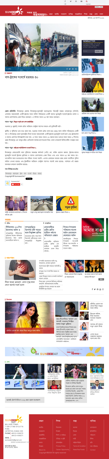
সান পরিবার (94, 446)
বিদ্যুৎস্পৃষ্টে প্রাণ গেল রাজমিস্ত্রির (23, 122)
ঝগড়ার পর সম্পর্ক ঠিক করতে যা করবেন (49, 272)
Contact (92, 450)
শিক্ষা (85, 14)
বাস (25, 173)
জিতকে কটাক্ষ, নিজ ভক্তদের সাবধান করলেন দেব (95, 317)
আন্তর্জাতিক (78, 14)
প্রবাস (41, 442)
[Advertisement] (41, 95)
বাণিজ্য (71, 14)
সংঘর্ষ (29, 173)
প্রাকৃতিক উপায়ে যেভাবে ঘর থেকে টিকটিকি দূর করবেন (49, 288)
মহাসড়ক (15, 173)
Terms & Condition (79, 446)
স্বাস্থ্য (90, 14)
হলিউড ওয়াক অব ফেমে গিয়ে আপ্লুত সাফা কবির (96, 306)
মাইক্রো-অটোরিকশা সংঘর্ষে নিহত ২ (25, 148)
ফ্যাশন (75, 427)
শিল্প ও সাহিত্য (61, 435)
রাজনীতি (41, 435)
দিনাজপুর (8, 173)
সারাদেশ (63, 14)
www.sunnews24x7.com (20, 442)
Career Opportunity (62, 450)
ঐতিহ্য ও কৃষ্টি (60, 439)
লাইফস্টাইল (10, 258)
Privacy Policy (60, 446)
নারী (74, 439)
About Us (42, 450)
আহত (39, 173)
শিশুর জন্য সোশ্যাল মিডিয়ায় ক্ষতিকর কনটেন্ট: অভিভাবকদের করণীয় (50, 282)
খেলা (96, 14)
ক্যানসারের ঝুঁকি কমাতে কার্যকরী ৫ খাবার (50, 267)
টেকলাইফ (59, 442)
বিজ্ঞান (41, 446)
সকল (101, 14)
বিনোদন (9, 299)
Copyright (42, 453)
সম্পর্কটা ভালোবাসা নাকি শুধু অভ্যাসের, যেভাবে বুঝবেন (48, 262)
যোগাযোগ (93, 427)
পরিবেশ (92, 435)
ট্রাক (21, 173)
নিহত (34, 173)
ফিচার (75, 431)
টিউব (91, 439)
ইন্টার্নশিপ (93, 431)
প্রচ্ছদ (51, 14)
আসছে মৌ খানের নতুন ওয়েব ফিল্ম (96, 325)
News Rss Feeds (79, 450)
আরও (101, 279)
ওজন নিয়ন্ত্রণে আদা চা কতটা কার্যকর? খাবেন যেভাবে (51, 277)
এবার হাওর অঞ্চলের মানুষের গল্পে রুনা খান (96, 336)
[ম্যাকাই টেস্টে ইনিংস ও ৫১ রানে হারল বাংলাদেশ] (24, 376)
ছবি (91, 442)
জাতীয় (57, 14)
